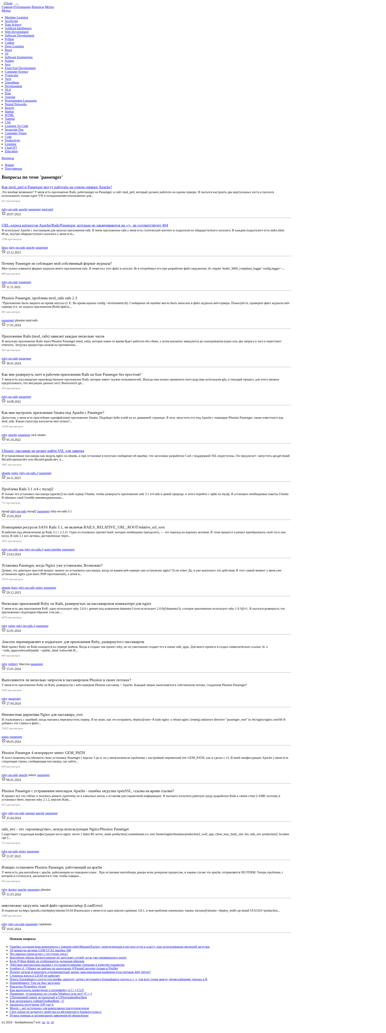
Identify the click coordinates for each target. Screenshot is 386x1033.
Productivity (12, 140)
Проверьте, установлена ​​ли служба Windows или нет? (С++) (51, 993)
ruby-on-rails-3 (28, 473)
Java (7, 64)
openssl (30, 813)
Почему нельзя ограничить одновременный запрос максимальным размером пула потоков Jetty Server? (80, 972)
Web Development (17, 32)
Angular (10, 97)
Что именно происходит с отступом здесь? (39, 954)
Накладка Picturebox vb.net (28, 986)
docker (12, 889)
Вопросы (38, 7)
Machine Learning (16, 17)
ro (48, 1022)
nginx (14, 473)
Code (8, 136)
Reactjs (9, 108)
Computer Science (16, 71)
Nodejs (9, 61)
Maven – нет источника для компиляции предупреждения (49, 1008)
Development (13, 86)
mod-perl (47, 209)
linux (5, 247)
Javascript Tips (14, 129)
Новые (9, 165)
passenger (34, 209)
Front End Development (20, 68)
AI (6, 53)
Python (9, 39)
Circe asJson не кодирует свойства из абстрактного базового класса (55, 1012)
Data (8, 93)
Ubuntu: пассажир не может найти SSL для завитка (43, 451)
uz (43, 1022)
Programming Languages (21, 100)
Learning (10, 144)
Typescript (11, 75)
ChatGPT (11, 147)
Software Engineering (19, 57)
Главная (7, 7)
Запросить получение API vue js (31, 1004)
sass (21, 549)
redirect (13, 664)
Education (11, 151)
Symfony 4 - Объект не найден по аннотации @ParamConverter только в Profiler (64, 968)
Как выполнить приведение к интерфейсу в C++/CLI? (47, 990)
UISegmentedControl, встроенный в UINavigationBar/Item (48, 997)
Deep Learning (14, 46)
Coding (9, 42)
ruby (4, 435)
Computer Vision (16, 133)
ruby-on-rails (10, 209)
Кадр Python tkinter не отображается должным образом (47, 961)
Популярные (13, 168)
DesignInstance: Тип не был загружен (35, 983)
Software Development (19, 35)
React (8, 50)
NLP (8, 89)
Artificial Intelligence (18, 28)
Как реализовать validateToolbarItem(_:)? (37, 1001)
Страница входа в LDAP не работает (35, 975)
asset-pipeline (52, 549)
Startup (9, 111)
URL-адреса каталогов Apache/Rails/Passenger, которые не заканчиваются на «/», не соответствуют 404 (85, 225)
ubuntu (6, 473)
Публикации (22, 7)
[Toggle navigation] (16, 4)
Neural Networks (16, 104)
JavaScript (11, 21)
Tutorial (10, 118)
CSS (8, 122)
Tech (8, 79)
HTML (9, 115)
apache (23, 209)
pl (52, 1022)
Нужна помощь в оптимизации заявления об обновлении (49, 1015)
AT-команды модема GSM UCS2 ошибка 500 (40, 950)
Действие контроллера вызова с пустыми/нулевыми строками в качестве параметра (67, 964)
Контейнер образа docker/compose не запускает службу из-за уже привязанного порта (68, 957)
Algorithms (12, 82)
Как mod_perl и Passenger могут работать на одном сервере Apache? (57, 187)
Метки (49, 7)
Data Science (13, 24)
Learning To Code (16, 126)
